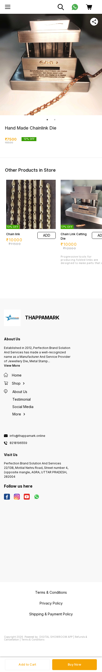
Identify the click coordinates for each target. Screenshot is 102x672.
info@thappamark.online (27, 436)
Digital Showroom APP (56, 636)
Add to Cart (27, 664)
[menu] (7, 7)
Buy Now (74, 664)
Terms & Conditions (32, 639)
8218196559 (18, 443)
